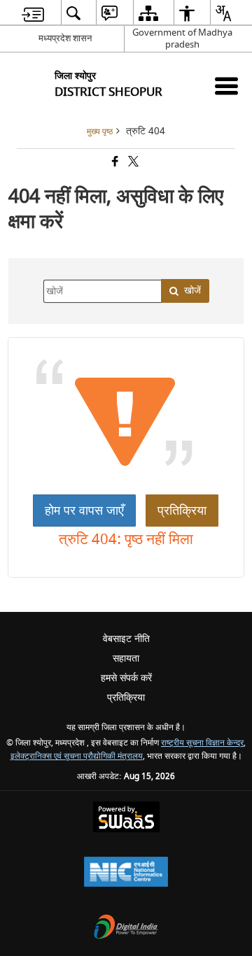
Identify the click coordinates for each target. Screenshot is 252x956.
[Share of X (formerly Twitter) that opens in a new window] (132, 163)
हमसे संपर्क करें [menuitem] (126, 678)
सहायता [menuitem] (126, 658)
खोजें (192, 290)
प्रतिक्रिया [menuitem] (126, 697)
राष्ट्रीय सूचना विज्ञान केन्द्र (202, 743)
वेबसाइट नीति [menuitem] (126, 639)
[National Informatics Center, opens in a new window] (126, 873)
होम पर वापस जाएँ (84, 510)
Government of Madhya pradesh (182, 38)
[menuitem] (32, 13)
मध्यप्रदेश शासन (65, 38)
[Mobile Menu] (226, 85)
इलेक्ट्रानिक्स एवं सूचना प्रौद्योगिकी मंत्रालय (76, 756)
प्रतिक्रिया (182, 510)
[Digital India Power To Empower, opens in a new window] (126, 928)
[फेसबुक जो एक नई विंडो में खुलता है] (114, 163)
